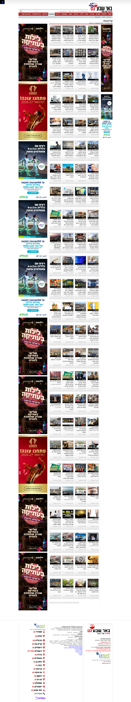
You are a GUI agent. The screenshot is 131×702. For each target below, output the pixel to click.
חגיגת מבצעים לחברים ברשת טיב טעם (68, 567)
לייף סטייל (56, 641)
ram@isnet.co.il (105, 642)
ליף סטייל (69, 632)
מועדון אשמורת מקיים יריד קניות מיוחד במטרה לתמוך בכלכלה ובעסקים (68, 131)
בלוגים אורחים (56, 635)
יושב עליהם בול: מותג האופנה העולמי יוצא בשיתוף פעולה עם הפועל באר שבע (80, 246)
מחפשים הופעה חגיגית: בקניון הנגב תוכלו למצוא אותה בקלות (93, 200)
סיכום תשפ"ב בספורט (77, 628)
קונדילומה (95, 519)
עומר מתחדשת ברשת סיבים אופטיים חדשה (81, 405)
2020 (57, 602)
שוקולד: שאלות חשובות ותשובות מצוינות (93, 405)
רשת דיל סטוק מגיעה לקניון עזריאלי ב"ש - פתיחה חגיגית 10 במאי (68, 522)
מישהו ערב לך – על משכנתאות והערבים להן (81, 520)
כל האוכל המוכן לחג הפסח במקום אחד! (93, 567)
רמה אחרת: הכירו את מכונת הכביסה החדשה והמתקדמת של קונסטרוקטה (68, 200)
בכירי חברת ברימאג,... (93, 430)
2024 (71, 602)
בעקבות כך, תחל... (69, 430)
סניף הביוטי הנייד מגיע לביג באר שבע (81, 567)
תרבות (76, 14)
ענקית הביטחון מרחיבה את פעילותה (56, 428)
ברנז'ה (63, 643)
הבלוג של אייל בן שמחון (76, 635)
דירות (56, 642)
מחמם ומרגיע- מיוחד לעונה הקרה (69, 175)
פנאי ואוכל (69, 643)
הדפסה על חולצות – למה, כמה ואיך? (94, 313)
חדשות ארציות (78, 639)
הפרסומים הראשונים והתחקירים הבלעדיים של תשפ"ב (69, 629)
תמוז (70, 14)
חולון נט (80, 653)
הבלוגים (80, 633)
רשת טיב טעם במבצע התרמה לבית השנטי (93, 590)
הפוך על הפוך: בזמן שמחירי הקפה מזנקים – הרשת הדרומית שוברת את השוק (93, 61)
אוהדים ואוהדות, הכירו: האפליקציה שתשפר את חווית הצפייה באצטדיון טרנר (80, 200)
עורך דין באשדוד (78, 651)
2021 (60, 602)
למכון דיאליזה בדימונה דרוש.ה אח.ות (93, 82)
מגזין (86, 14)
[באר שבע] (100, 12)
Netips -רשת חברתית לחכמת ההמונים (73, 648)
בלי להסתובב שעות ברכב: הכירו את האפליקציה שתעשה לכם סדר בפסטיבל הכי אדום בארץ (93, 386)
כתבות (80, 632)
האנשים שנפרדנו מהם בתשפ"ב (62, 628)
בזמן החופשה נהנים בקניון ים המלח (56, 451)
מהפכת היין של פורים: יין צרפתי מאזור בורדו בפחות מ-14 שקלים (81, 61)
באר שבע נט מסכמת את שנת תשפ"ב (72, 626)
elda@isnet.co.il (106, 663)
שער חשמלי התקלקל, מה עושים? (57, 497)
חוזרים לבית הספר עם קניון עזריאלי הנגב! (81, 474)
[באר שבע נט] (99, 634)
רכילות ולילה (64, 641)
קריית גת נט (79, 652)
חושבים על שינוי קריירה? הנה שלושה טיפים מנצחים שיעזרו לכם (56, 131)
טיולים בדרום (79, 650)
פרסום (80, 654)
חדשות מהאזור (70, 639)
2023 (67, 602)
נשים (51, 641)
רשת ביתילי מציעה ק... (55, 384)
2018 (50, 602)
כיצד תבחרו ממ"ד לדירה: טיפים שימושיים (80, 175)
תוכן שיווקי (97, 17)
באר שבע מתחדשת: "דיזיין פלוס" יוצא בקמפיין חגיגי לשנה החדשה (56, 84)
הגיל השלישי (36, 14)
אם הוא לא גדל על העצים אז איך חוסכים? (56, 267)
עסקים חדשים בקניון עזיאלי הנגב (69, 336)
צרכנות (51, 14)
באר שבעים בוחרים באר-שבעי (57, 474)
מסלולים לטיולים (78, 649)
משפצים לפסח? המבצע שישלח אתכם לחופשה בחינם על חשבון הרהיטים (56, 38)
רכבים (51, 642)
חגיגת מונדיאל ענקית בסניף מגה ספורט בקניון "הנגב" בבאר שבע (80, 292)
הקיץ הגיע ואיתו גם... (68, 499)
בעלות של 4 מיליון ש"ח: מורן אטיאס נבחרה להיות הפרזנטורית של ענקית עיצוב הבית (93, 269)
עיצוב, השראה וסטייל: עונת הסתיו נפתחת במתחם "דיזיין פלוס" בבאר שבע (55, 61)
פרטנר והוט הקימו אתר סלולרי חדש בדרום (55, 336)
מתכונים (75, 632)
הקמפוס (64, 14)
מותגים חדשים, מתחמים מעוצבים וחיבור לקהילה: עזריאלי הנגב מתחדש (68, 108)
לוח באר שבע (26, 14)
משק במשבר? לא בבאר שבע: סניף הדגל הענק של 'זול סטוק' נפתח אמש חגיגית (68, 38)
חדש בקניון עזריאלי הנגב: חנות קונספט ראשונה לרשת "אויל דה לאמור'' (68, 154)
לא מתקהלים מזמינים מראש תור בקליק (56, 567)
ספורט (98, 14)
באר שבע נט (108, 23)
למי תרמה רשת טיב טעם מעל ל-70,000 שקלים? (68, 313)
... (85, 178)
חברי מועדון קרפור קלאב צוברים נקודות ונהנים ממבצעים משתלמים (81, 154)
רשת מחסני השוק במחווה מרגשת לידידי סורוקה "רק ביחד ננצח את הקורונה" (80, 592)
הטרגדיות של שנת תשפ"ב (64, 630)
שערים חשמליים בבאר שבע (75, 646)
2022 (64, 602)
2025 (74, 602)
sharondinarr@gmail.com (103, 649)
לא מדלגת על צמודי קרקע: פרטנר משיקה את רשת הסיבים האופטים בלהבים (80, 384)
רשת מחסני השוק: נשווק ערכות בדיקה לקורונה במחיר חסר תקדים (68, 384)
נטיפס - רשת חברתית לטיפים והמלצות (73, 645)
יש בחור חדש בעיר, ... (93, 545)
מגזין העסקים (99, 23)
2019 (54, 602)
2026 (77, 602)
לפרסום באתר (63, 11)
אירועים (80, 643)
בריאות (45, 14)
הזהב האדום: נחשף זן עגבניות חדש (68, 590)
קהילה (92, 14)
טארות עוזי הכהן (65, 635)
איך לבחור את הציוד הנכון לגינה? (56, 544)
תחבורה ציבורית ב (72, 644)
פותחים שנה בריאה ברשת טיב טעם (55, 590)
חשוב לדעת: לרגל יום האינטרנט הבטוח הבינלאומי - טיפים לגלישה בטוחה (55, 154)
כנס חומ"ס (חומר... (81, 338)
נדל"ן (81, 14)
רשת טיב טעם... (82, 453)
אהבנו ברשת (79, 642)
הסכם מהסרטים (56, 404)
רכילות (58, 14)
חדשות (104, 14)
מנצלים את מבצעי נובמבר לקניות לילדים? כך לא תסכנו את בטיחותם (56, 292)
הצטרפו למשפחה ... (81, 84)
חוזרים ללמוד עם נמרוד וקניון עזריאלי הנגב (93, 474)
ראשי (110, 14)
